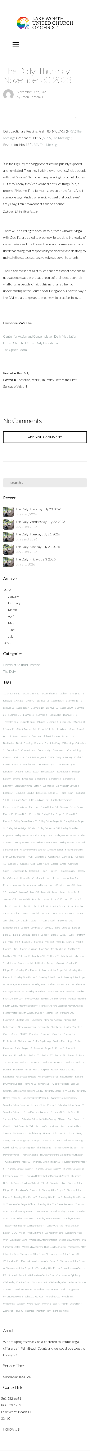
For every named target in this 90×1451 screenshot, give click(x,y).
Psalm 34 (47, 1062)
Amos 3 (81, 729)
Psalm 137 (46, 1055)
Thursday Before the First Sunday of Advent (47, 1175)
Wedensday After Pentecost (43, 1239)
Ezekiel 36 (41, 792)
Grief (6, 870)
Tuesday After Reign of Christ (21, 1204)
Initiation (42, 885)
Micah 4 (60, 963)
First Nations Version (61, 799)
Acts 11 (46, 729)
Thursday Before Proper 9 (47, 1168)
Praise (78, 1041)
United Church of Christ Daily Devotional (30, 343)
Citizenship (67, 743)
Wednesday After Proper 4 (16, 1261)
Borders (38, 743)
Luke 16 (76, 927)
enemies (29, 1310)
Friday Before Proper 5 (52, 814)
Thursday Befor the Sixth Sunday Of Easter (61, 1154)
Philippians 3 (9, 1041)
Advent (63, 729)
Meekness (23, 963)
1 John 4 (63, 693)
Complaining (73, 750)
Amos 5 (7, 736)
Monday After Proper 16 (54, 970)
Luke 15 (66, 927)
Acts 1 (55, 729)
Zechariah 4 (76, 1303)
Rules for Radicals (60, 1083)
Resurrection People (26, 1076)
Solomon (57, 1133)
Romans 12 (30, 1083)
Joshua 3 (69, 913)
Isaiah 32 (70, 885)
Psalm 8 (7, 1069)
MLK (10, 941)
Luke (70, 934)
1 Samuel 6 (41, 714)
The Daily (23, 373)
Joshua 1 (45, 913)
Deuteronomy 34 (67, 764)
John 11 (79, 899)
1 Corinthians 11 (11, 693)
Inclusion (31, 885)
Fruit (29, 856)
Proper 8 (59, 1048)
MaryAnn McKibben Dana (52, 948)
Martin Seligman (28, 948)
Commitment (28, 750)
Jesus (46, 899)
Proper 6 (38, 1048)
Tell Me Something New (23, 1147)
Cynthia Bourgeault (36, 757)
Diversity (8, 771)
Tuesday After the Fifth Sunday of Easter (55, 1211)
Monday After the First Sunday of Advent (45, 998)
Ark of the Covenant (31, 736)
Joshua (79, 913)
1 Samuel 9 (68, 714)
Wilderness (9, 1303)
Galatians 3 (40, 856)
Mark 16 (60, 941)
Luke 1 (16, 934)
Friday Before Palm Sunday (54, 807)
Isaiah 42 (23, 892)
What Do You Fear (34, 1296)
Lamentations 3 (11, 927)
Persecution (69, 1034)
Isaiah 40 (12, 892)
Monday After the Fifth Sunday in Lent (45, 991)
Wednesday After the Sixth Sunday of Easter (37, 1289)
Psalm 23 (35, 1062)
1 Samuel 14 (57, 700)
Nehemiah (43, 1026)
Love (57, 927)
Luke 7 (63, 934)
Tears (59, 1140)
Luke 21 (26, 934)
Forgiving (22, 807)
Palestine (34, 1034)
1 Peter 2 (29, 700)
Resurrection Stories (48, 1076)
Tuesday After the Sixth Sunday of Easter (23, 1225)
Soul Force (69, 1133)
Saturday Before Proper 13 (36, 1097)
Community (44, 750)
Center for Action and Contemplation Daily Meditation (40, 336)
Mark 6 (79, 941)
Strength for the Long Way (16, 1140)
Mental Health (37, 963)
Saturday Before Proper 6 (15, 1105)
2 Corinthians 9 (27, 721)
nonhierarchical (61, 1310)
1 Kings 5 (18, 700)
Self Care (18, 1126)
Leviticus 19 (37, 927)
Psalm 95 (18, 1069)
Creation (7, 757)
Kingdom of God (65, 920)
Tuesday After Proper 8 (50, 1197)
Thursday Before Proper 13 (46, 1161)
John (70, 906)
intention (40, 1310)
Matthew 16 (24, 956)
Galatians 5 (54, 856)
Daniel (6, 764)
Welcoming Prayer (70, 1289)
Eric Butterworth (23, 785)
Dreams (19, 771)
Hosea (56, 877)
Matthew (11, 963)
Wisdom (21, 1303)
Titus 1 (44, 1183)
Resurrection (66, 1076)
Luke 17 (7, 934)
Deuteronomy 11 (47, 764)
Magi (17, 941)
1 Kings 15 (75, 693)
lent (49, 1310)
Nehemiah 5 (70, 1019)
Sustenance (48, 1140)
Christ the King (52, 743)
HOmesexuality (19, 870)
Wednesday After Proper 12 (35, 1253)
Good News (43, 863)
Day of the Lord (28, 764)
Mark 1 (70, 941)
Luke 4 (35, 934)
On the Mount (10, 1034)
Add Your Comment (45, 437)
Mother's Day (67, 1012)
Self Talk (29, 1126)
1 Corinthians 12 (31, 693)
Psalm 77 (59, 1062)
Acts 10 (36, 729)
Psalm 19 (12, 1062)
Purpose (44, 1069)
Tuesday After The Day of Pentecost (55, 1204)
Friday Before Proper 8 (50, 821)
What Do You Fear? (13, 1296)
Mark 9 (6, 948)
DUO (51, 757)
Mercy (50, 963)
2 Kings (41, 721)
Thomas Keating (29, 1154)
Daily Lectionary (64, 757)
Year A (56, 1303)
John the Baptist (58, 906)
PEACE (23, 1034)
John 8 (44, 906)
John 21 (26, 906)
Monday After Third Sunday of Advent (50, 984)
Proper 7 (49, 1048)
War (5, 1239)
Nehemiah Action (27, 1026)
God (32, 863)
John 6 (35, 906)
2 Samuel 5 (8, 729)
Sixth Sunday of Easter (39, 1133)
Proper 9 (70, 1048)
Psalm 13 (72, 1055)
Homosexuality (67, 870)
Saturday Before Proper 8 (43, 1105)
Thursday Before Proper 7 (19, 1168)
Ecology (76, 771)
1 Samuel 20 (66, 707)
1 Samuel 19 (51, 707)
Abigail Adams (24, 729)
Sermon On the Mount (47, 1126)
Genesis (24, 863)
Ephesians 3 (41, 778)
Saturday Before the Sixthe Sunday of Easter (44, 1119)
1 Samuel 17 (22, 707)
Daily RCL (79, 757)
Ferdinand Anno (19, 799)
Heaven (53, 870)
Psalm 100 (33, 1055)
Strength (36, 1140)
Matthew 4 (66, 956)
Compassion (59, 750)
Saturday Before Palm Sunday (60, 1090)
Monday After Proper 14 (28, 970)
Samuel (75, 1083)
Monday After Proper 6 (25, 977)
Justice (33, 920)
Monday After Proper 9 (18, 984)
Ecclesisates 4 (63, 771)
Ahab (72, 729)
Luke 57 (45, 934)
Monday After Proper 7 (50, 977)
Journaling (8, 920)
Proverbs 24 (20, 1055)
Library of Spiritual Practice (21, 665)
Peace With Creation (51, 1034)
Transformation (58, 1183)
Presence (7, 1048)
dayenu (19, 1310)
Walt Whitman (35, 1232)
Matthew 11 (74, 948)
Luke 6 (54, 934)
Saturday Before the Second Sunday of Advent (26, 1112)
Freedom (34, 807)
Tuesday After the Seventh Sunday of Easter (58, 1218)
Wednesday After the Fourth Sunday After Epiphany (54, 1275)
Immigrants (19, 885)
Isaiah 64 (45, 892)
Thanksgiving (43, 1147)
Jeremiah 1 (73, 892)
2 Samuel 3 (79, 721)
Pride (17, 1048)
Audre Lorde (68, 736)
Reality (54, 1069)
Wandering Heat (73, 1232)
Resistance (8, 1076)
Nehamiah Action (53, 1019)
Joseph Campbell (30, 913)
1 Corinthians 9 (49, 693)
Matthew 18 (38, 956)
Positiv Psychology (42, 1041)
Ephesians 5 (69, 778)
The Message (61, 138)
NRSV (71, 131)
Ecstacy (7, 778)
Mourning (8, 1019)
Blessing (28, 743)
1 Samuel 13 (42, 700)
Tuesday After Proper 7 (25, 1197)
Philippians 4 (24, 1041)
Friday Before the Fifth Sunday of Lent (34, 835)
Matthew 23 (53, 956)
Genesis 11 (67, 856)
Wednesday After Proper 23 (65, 1253)
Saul (70, 1119)
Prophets (7, 1055)
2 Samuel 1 (52, 721)
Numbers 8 (56, 1026)
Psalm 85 (80, 1062)
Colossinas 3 (12, 750)
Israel (63, 892)
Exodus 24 (8, 792)
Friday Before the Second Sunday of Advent (36, 842)
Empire (16, 778)
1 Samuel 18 (37, 707)
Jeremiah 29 (9, 899)
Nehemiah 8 (9, 1026)
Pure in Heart (32, 1069)
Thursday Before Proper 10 (17, 1161)
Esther (37, 785)
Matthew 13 (9, 956)
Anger (16, 736)
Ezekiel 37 (53, 792)
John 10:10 (56, 899)
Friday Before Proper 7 (25, 821)
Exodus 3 (20, 792)
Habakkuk (34, 870)
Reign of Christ (67, 1069)
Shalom (7, 1133)
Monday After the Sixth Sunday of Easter (23, 1012)
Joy (17, 920)
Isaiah (55, 892)
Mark (15, 948)
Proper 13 (27, 1048)
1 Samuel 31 (14, 714)
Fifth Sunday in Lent (39, 799)
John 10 (68, 899)
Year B (35, 380)
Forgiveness (9, 807)
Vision (22, 1232)
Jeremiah (36, 899)
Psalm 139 (59, 1055)
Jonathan (15, 913)
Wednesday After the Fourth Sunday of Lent (25, 1282)
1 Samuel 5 (28, 714)
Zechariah (23, 380)
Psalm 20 (24, 1062)
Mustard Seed (22, 1019)
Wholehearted (52, 1296)
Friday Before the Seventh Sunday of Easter (41, 849)
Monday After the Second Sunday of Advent (60, 1005)
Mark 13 (49, 941)
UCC (14, 1232)
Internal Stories (56, 885)
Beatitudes (8, 743)
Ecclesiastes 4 (48, 771)
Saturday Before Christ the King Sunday (23, 1090)
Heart (44, 870)
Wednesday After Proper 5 (45, 1261)
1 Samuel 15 (72, 700)
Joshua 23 (57, 913)
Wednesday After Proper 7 (19, 1268)
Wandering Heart (54, 1232)
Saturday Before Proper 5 (64, 1097)
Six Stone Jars (20, 1133)
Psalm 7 (70, 1062)
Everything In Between (67, 785)
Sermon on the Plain (70, 1126)
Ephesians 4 (55, 778)
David (15, 764)
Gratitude (73, 863)
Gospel (54, 863)
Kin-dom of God (47, 920)
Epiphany (8, 785)
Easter (35, 771)
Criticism (19, 757)
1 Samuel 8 (54, 714)
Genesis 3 (13, 863)
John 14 (7, 906)
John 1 (16, 906)
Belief (19, 743)
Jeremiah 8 (24, 899)
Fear (70, 792)
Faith (63, 792)
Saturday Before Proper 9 (70, 1105)
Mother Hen (51, 1012)
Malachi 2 (27, 941)
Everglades (48, 785)
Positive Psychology (62, 1041)
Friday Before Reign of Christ (21, 828)
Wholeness (67, 1296)
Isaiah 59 (34, 892)
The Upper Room (15, 350)
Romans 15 (44, 1083)
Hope (48, 877)
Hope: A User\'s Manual (32, 877)
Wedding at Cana (18, 1239)
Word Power (33, 1303)
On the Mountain (73, 1026)
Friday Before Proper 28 (27, 814)
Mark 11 (38, 941)
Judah (24, 920)
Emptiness (27, 778)
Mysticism (36, 1019)
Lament (25, 927)
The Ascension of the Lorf (64, 1147)
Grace (63, 863)
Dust (28, 771)
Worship (46, 1303)
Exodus (30, 792)
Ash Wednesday (52, 736)
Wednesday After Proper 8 (48, 1268)
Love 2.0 (49, 927)
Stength (80, 1133)
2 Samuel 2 (65, 721)
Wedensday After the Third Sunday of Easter (44, 1246)
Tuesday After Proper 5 (53, 1190)
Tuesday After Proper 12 (28, 1190)
